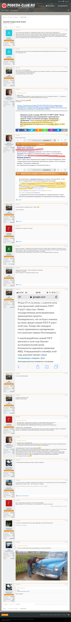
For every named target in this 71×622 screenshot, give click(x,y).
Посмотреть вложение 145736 (23, 591)
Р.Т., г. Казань (11, 264)
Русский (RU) (5, 614)
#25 (67, 135)
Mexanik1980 (9, 528)
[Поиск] (68, 10)
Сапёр (9, 549)
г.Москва (12, 476)
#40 (67, 584)
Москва (12, 242)
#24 (67, 89)
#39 (67, 542)
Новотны (5, 23)
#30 (67, 289)
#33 (67, 416)
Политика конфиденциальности (55, 614)
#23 (67, 67)
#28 (67, 246)
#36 (67, 480)
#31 (67, 373)
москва (12, 496)
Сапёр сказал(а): (20, 587)
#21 (67, 30)
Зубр (9, 75)
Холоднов (9, 253)
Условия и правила (44, 614)
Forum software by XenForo (12, 619)
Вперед (18, 27)
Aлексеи (9, 37)
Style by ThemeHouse (29, 619)
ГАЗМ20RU (9, 233)
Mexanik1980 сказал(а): (21, 545)
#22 (67, 49)
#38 (67, 520)
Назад (5, 27)
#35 (67, 460)
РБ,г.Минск (12, 85)
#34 (67, 436)
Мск (13, 105)
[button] (56, 6)
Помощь (64, 614)
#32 (67, 395)
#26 (67, 204)
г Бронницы (12, 538)
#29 (67, 267)
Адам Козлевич (9, 467)
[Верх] (67, 615)
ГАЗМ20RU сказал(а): (21, 92)
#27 (67, 225)
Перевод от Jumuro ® (5, 620)
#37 (67, 500)
